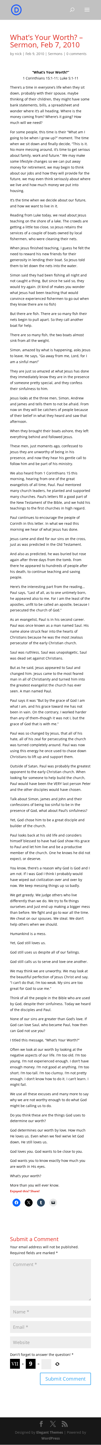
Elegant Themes (49, 1432)
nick (18, 53)
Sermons (55, 53)
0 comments (76, 53)
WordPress (50, 1438)
